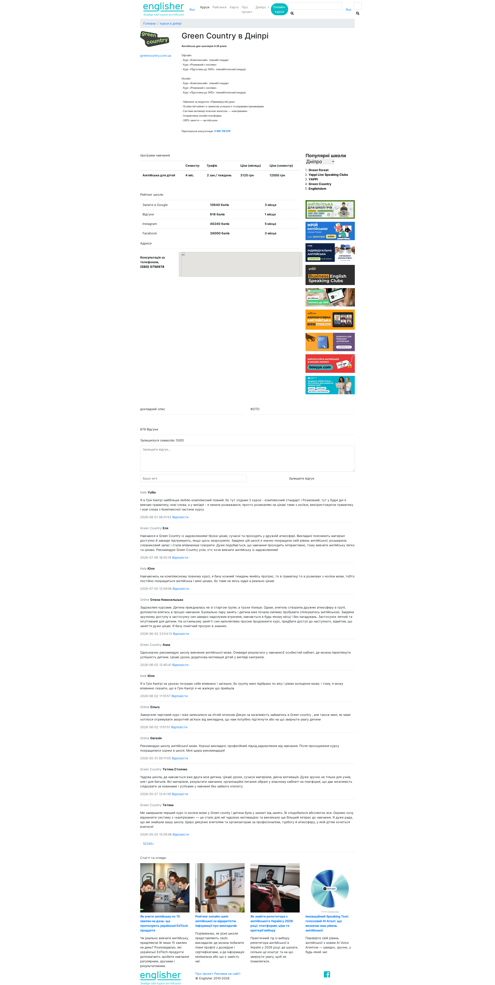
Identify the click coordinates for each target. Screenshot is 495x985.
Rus (192, 9)
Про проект (247, 9)
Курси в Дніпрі (171, 23)
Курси (205, 7)
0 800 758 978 (222, 131)
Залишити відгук (301, 478)
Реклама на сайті (227, 974)
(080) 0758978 (152, 267)
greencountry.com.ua (155, 55)
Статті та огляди (153, 858)
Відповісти (180, 517)
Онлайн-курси (279, 9)
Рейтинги (220, 7)
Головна (149, 23)
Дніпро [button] (261, 7)
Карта (234, 7)
